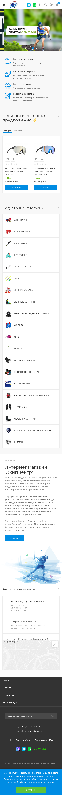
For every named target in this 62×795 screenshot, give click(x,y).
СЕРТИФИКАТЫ (22, 383)
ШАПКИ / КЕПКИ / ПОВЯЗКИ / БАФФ (32, 430)
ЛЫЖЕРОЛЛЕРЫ (22, 266)
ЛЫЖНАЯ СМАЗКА (23, 290)
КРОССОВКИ (20, 255)
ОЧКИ (17, 336)
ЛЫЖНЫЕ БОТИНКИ (24, 301)
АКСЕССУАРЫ (21, 219)
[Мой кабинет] (51, 4)
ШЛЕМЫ (18, 442)
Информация (10, 702)
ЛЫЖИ (17, 278)
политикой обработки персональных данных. (31, 782)
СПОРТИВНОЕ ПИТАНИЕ (26, 372)
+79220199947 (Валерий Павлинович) (28, 625)
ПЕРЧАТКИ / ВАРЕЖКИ (25, 360)
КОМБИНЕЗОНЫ (22, 231)
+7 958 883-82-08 (18, 611)
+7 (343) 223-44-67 (19, 608)
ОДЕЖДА (18, 325)
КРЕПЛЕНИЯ (20, 243)
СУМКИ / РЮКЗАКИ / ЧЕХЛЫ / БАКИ (32, 395)
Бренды (6, 687)
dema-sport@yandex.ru (33, 731)
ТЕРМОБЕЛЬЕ (21, 407)
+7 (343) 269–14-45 (19, 605)
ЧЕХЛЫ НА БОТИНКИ (25, 418)
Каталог (7, 680)
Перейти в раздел (58, 589)
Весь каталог (58, 116)
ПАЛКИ (18, 348)
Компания (8, 695)
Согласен (31, 789)
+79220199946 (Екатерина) (23, 628)
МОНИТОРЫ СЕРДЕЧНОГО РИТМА (31, 313)
